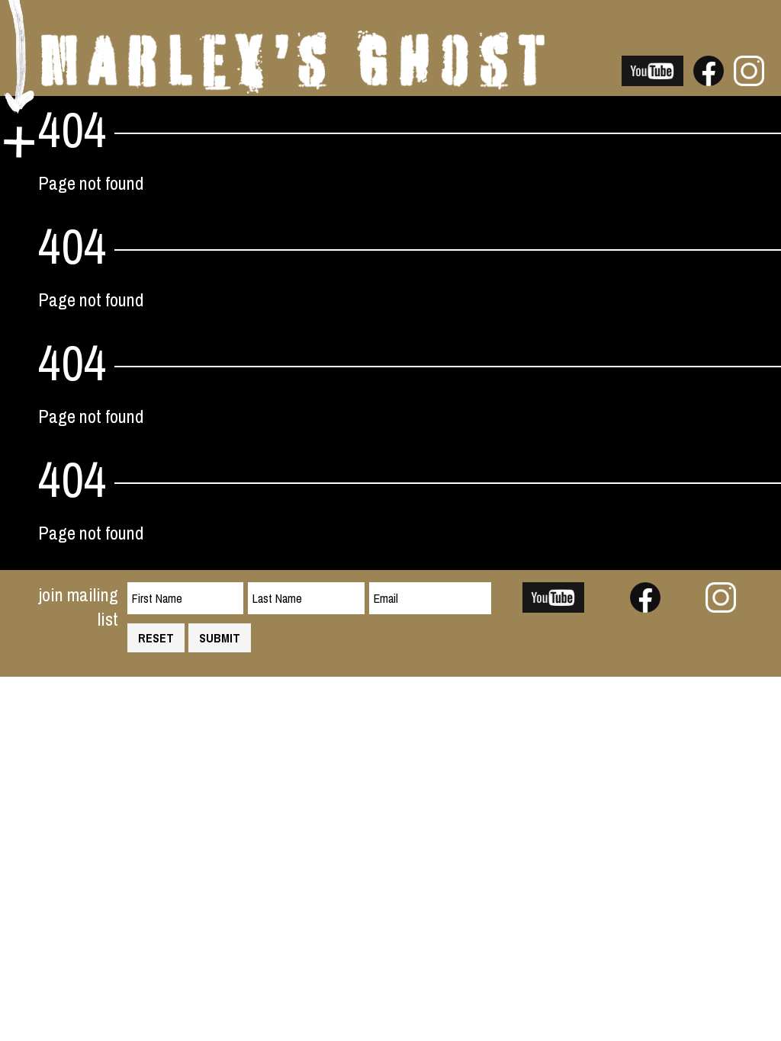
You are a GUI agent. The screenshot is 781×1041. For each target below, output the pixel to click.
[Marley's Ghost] (293, 87)
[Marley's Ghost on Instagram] (749, 79)
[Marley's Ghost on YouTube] (653, 79)
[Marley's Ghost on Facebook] (708, 79)
